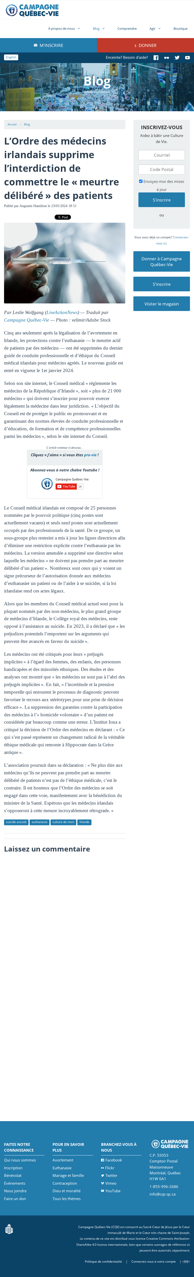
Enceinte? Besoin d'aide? (127, 57)
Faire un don (15, 1198)
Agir (152, 28)
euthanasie (39, 822)
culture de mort (63, 822)
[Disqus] (65, 919)
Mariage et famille (68, 1175)
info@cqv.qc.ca (163, 1194)
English (11, 57)
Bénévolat (12, 1175)
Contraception (65, 1183)
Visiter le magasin (161, 304)
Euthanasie (62, 1167)
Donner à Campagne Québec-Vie (161, 261)
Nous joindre (15, 1190)
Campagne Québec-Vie (26, 320)
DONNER (147, 45)
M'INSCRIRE (51, 45)
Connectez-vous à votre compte (153, 1261)
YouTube (112, 1190)
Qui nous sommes (20, 1159)
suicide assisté (16, 822)
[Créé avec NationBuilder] (9, 1228)
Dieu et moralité (67, 1190)
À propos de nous (61, 28)
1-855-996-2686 (164, 1186)
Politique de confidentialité (103, 1261)
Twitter (111, 1175)
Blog (96, 28)
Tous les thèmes (67, 1198)
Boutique (180, 28)
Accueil (12, 124)
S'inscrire (162, 284)
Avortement (63, 1159)
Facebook (113, 1159)
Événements (14, 1183)
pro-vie (90, 454)
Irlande (84, 822)
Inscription (13, 1167)
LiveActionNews (62, 312)
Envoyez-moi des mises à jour (163, 185)
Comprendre (127, 28)
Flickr (109, 1167)
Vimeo (110, 1183)
